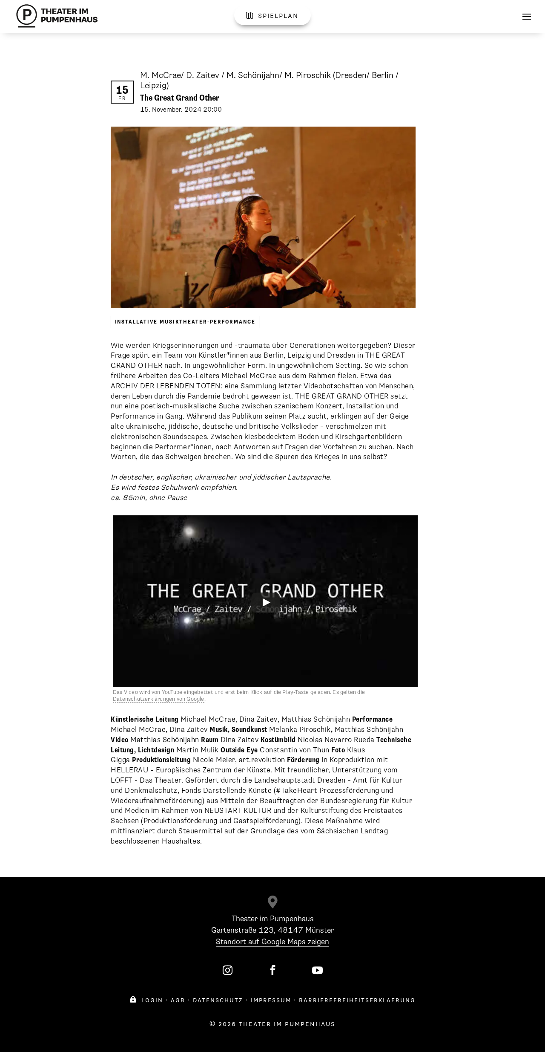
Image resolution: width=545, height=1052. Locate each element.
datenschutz (218, 1000)
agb (178, 1000)
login (146, 1000)
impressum (271, 1000)
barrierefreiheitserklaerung (357, 1000)
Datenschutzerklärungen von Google (158, 699)
